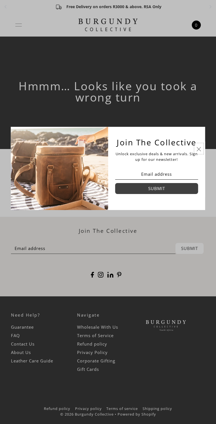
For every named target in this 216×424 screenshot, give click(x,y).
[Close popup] (199, 148)
